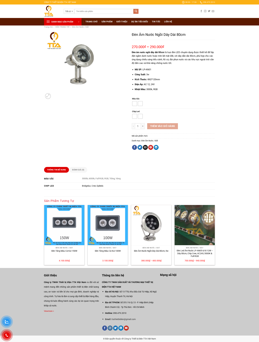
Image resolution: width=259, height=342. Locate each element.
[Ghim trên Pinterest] (150, 147)
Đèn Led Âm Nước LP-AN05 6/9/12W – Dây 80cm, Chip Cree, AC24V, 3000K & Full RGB (195, 253)
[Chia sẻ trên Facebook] (134, 147)
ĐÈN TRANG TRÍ (62, 27)
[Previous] (44, 236)
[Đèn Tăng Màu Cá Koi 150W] (64, 225)
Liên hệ (168, 21)
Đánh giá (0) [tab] (78, 170)
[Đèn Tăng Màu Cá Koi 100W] (108, 225)
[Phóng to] (48, 96)
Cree (94, 186)
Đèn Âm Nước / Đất (80, 27)
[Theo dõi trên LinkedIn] (120, 328)
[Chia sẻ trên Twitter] (139, 147)
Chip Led (136, 111)
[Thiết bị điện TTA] (51, 11)
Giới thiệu (121, 21)
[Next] (215, 236)
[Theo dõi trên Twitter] (209, 11)
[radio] (134, 103)
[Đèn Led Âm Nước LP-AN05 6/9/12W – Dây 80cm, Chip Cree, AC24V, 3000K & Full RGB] (195, 225)
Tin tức (156, 21)
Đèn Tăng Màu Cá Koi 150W (64, 251)
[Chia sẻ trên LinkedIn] (156, 147)
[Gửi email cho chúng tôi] (213, 11)
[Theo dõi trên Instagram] (205, 11)
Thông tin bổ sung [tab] (56, 170)
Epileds (100, 186)
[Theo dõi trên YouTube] (126, 328)
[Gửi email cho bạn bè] (145, 147)
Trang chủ (91, 21)
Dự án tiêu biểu (139, 21)
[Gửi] (135, 11)
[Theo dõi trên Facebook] (201, 11)
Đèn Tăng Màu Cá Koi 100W (108, 251)
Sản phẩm (106, 21)
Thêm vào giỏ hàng (162, 126)
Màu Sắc (136, 99)
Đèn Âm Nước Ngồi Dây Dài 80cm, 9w (151, 251)
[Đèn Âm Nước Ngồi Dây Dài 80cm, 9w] (151, 225)
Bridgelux (86, 186)
